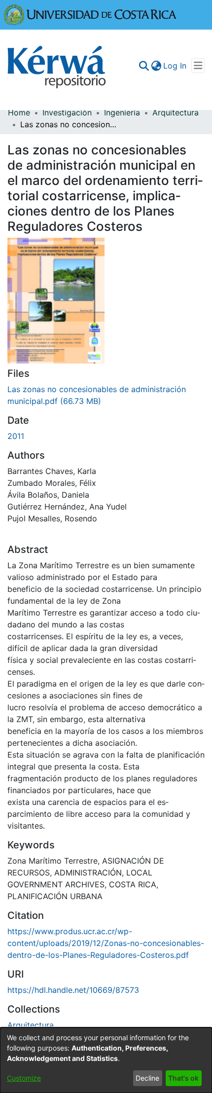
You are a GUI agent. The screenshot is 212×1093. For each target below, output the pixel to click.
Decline (147, 1078)
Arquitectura (175, 112)
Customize (24, 1078)
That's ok (183, 1078)
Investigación (67, 112)
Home (19, 112)
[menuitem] (156, 66)
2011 (15, 436)
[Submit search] (144, 66)
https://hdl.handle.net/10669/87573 (73, 990)
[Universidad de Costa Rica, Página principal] (90, 14)
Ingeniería (122, 112)
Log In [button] (175, 66)
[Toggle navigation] (198, 65)
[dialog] (106, 1060)
